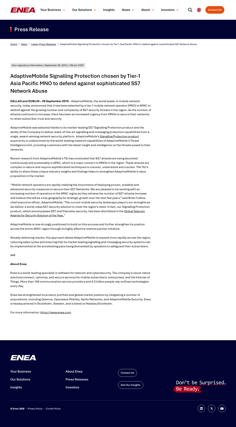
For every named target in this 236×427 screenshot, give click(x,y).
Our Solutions (82, 10)
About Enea (74, 371)
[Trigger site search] (191, 10)
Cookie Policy (53, 408)
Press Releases (77, 379)
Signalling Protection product (119, 136)
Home (13, 44)
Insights (109, 10)
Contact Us (215, 9)
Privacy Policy (35, 408)
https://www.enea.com (55, 312)
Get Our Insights (130, 385)
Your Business (50, 10)
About (145, 10)
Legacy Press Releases (43, 44)
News (126, 10)
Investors (168, 10)
